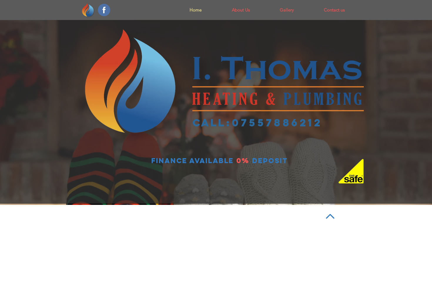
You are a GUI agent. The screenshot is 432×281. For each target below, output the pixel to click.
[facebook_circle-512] (104, 10)
